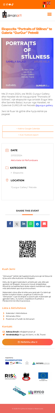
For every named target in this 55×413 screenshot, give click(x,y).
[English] (49, 3)
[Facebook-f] (7, 4)
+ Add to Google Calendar (28, 128)
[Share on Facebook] (10, 224)
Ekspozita (18, 172)
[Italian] (45, 5)
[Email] (44, 224)
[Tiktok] (12, 4)
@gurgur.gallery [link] (44, 105)
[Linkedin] (24, 224)
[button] (49, 14)
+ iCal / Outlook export (28, 135)
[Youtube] (10, 4)
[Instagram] (4, 4)
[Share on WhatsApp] (31, 224)
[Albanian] (45, 3)
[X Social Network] (17, 224)
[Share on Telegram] (37, 224)
